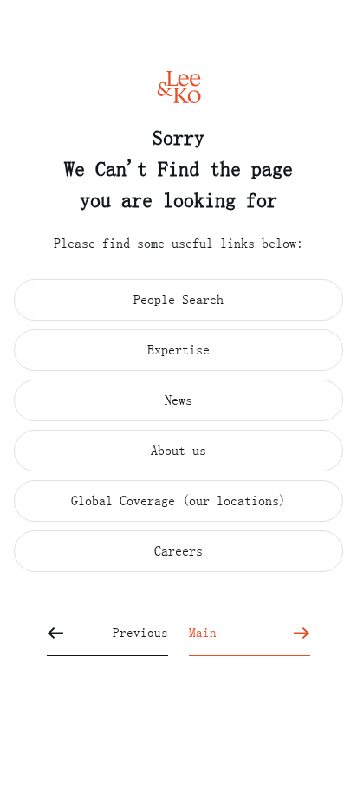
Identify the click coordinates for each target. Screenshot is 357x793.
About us (178, 450)
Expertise (178, 349)
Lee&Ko (179, 87)
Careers (178, 550)
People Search (178, 299)
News (178, 399)
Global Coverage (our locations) (178, 500)
